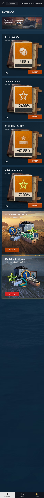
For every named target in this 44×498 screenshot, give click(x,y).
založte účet (38, 3)
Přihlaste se (25, 3)
